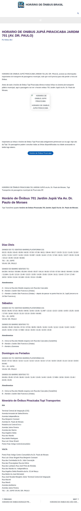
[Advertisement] (40, 58)
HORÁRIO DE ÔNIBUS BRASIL (44, 4)
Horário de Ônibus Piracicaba (40, 153)
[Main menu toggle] (40, 20)
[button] (78, 13)
